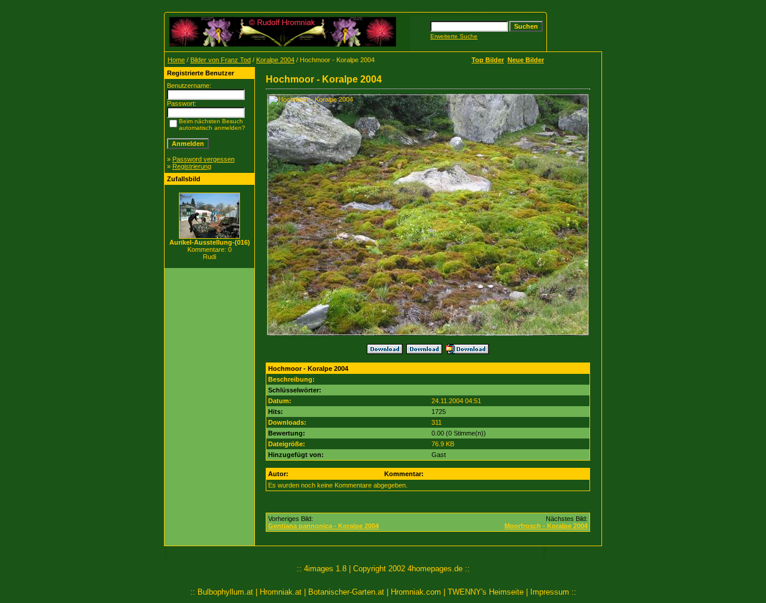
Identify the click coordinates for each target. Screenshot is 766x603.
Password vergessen (203, 159)
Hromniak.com (416, 591)
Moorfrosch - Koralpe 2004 (546, 525)
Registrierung (191, 166)
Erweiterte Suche (454, 36)
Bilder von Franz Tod (220, 59)
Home (176, 59)
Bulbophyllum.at (225, 591)
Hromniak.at (281, 591)
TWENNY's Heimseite (486, 591)
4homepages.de (435, 568)
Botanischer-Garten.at (346, 591)
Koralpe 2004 (275, 59)
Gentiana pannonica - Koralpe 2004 (323, 525)
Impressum (549, 591)
